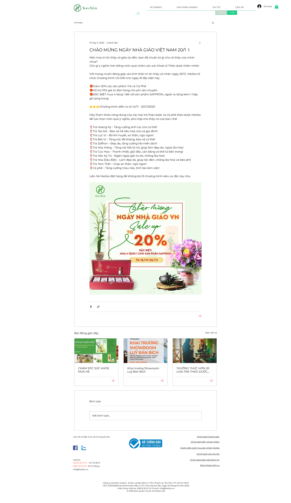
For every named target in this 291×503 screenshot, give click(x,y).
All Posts (78, 22)
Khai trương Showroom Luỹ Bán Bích (143, 370)
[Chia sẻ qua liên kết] (98, 306)
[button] (192, 8)
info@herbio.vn (80, 469)
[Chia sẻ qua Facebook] (90, 306)
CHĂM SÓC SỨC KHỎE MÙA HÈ (93, 370)
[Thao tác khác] (200, 43)
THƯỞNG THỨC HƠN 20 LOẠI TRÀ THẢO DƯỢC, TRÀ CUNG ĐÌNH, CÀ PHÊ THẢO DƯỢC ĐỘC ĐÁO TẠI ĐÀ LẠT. (194, 370)
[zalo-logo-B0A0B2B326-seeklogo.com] (84, 448)
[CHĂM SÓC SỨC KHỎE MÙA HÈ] (96, 350)
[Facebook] (75, 448)
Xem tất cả (211, 332)
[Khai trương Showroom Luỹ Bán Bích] (145, 350)
